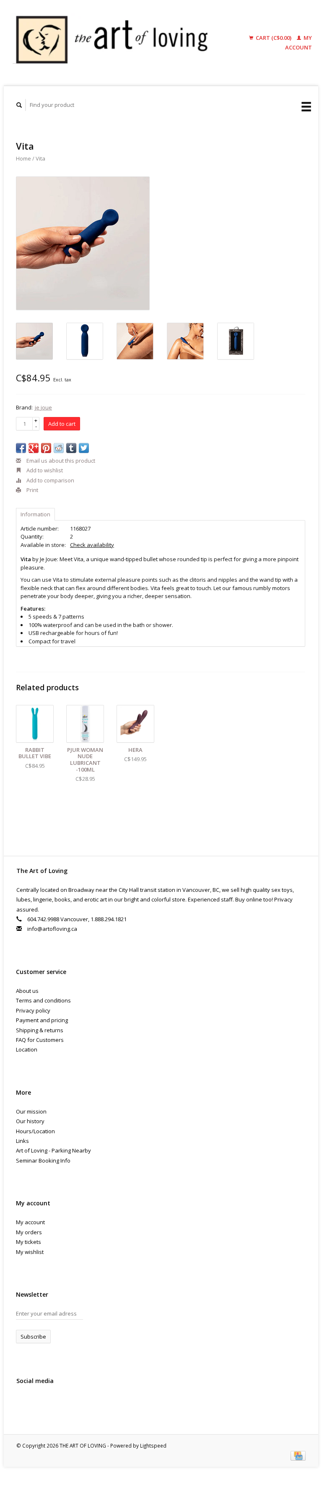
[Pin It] (46, 448)
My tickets (28, 1242)
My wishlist (30, 1252)
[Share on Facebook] (21, 448)
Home (23, 158)
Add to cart (61, 423)
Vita (40, 158)
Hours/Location (35, 1131)
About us (27, 991)
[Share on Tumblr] (71, 448)
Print (31, 490)
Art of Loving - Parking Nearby (53, 1150)
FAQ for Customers (40, 1040)
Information (35, 514)
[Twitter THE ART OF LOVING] (41, 1403)
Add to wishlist (44, 470)
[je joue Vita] (82, 243)
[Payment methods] (298, 1455)
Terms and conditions (43, 1000)
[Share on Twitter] (84, 448)
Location (26, 1049)
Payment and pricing (42, 1020)
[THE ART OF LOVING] (116, 43)
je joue (43, 407)
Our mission (31, 1111)
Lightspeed (153, 1445)
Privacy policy (33, 1010)
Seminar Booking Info (43, 1160)
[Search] (19, 105)
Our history (30, 1121)
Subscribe (33, 1336)
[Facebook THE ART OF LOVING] (24, 1403)
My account (30, 1222)
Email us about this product (60, 460)
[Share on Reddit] (59, 448)
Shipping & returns (39, 1030)
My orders (29, 1232)
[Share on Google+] (34, 448)
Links (22, 1141)
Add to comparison (49, 480)
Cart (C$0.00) (273, 37)
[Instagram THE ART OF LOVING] (58, 1403)
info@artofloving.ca (52, 928)
